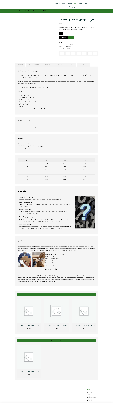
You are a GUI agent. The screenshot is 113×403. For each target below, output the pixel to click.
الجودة (89, 394)
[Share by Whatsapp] (89, 53)
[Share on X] (68, 53)
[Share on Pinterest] (73, 53)
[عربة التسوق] (107, 3)
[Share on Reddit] (79, 53)
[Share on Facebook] (62, 53)
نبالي (67, 43)
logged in (26, 148)
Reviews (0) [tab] (47, 64)
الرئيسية (90, 393)
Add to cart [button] (23, 329)
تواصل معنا (90, 401)
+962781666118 (62, 396)
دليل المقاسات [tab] (59, 64)
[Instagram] (53, 395)
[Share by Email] (95, 53)
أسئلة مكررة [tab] (71, 64)
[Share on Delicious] (84, 53)
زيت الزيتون (68, 48)
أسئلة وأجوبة (91, 396)
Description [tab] (20, 64)
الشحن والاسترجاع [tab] (83, 64)
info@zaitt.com (61, 393)
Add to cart (64, 37)
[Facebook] (51, 395)
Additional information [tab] (34, 64)
